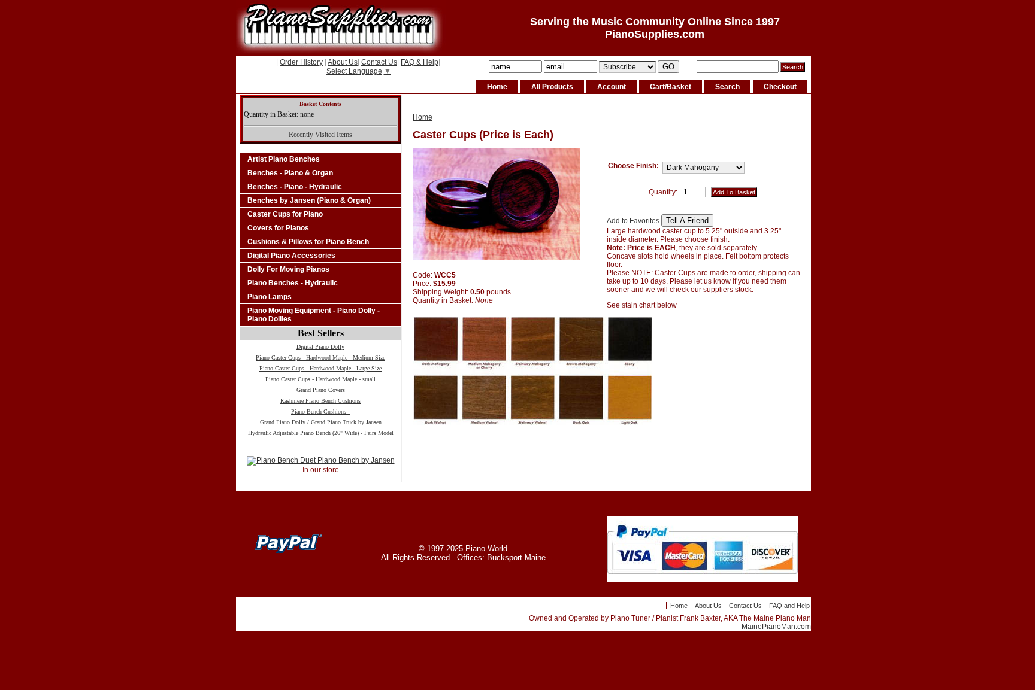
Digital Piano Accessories (291, 255)
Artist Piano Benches (283, 159)
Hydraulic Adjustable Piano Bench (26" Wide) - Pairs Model (321, 433)
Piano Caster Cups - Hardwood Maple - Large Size (320, 368)
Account (611, 87)
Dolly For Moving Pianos (288, 269)
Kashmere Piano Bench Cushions (320, 400)
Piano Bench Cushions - (320, 411)
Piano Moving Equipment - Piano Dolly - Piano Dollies (313, 314)
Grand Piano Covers (320, 390)
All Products (552, 87)
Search (727, 87)
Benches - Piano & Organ (290, 173)
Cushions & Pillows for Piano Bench (308, 242)
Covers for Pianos (278, 228)
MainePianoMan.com (776, 626)
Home (497, 87)
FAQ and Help (789, 605)
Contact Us (379, 62)
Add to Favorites (633, 221)
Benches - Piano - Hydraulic (294, 187)
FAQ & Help (419, 62)
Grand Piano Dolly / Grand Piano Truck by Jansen (321, 422)
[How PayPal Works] (702, 580)
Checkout (780, 87)
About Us (343, 62)
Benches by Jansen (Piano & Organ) (309, 200)
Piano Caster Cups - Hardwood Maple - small (320, 379)
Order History (301, 62)
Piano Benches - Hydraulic (292, 283)
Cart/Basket (670, 87)
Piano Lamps (269, 297)
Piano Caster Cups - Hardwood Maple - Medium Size (320, 357)
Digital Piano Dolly (320, 347)
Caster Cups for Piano (285, 214)
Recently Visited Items (320, 134)
